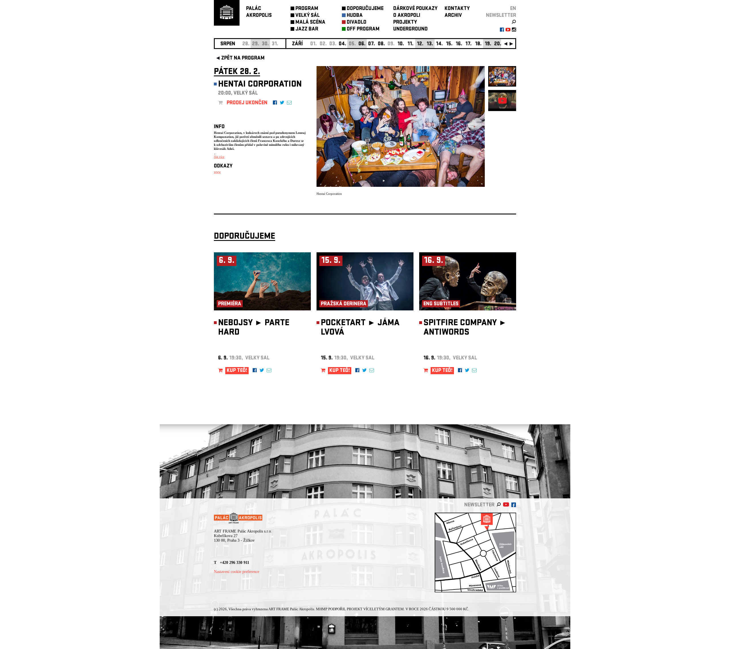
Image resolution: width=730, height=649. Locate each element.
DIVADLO (356, 22)
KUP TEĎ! (237, 371)
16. (459, 44)
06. (362, 44)
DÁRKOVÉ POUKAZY (415, 9)
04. (342, 44)
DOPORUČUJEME (365, 9)
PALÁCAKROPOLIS (259, 12)
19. (488, 44)
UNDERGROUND (410, 29)
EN (513, 9)
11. (410, 44)
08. (381, 44)
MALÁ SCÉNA (310, 22)
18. (478, 44)
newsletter (501, 16)
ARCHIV (453, 16)
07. (371, 44)
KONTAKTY (457, 9)
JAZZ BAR (306, 29)
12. (420, 44)
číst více (219, 156)
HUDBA (355, 16)
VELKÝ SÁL (307, 16)
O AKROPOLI (406, 16)
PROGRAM (306, 9)
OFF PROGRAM (363, 29)
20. (497, 44)
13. (430, 44)
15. (449, 44)
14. (439, 44)
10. (401, 44)
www (217, 171)
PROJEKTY (405, 22)
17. (468, 44)
